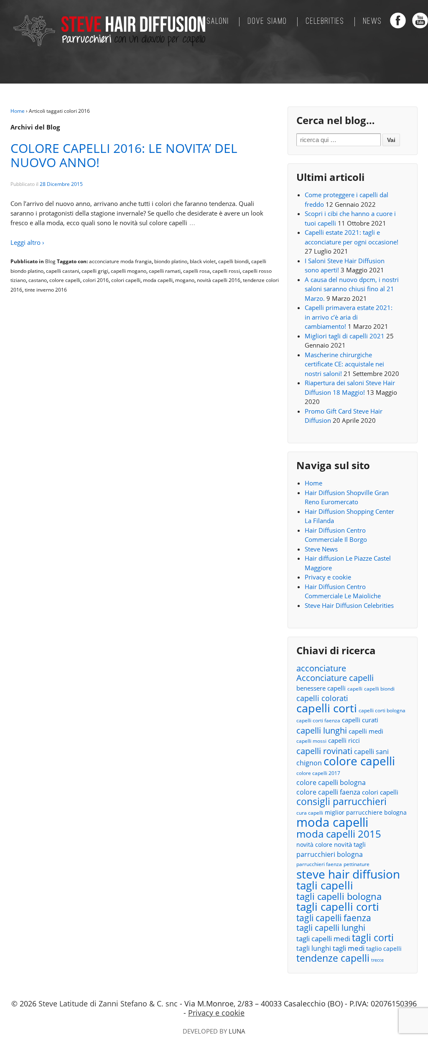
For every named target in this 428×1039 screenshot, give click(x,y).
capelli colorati (322, 698)
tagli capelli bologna (339, 897)
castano (37, 280)
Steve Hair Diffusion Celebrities (349, 605)
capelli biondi (233, 261)
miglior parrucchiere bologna (366, 812)
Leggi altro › (27, 242)
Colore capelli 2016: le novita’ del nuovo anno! (123, 155)
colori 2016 (96, 280)
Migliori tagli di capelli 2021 (345, 336)
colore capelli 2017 (318, 773)
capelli (354, 688)
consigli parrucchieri (341, 801)
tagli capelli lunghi (330, 928)
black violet (203, 261)
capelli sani (371, 751)
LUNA (237, 1031)
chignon (309, 762)
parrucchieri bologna (329, 854)
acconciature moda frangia (120, 261)
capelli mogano (128, 270)
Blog (50, 261)
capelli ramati (165, 270)
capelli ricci (344, 740)
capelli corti (326, 708)
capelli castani (62, 270)
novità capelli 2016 (218, 280)
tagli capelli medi (323, 938)
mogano (184, 280)
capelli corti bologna (382, 710)
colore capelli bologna (331, 782)
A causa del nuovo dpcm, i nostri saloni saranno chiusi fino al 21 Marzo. (352, 288)
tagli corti (373, 938)
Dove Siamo (267, 21)
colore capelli (64, 280)
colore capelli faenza (328, 792)
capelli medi (366, 731)
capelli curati (360, 720)
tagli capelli (324, 885)
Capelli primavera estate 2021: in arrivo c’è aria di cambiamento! (348, 316)
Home (17, 110)
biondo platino (170, 261)
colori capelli (125, 280)
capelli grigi (95, 270)
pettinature (356, 864)
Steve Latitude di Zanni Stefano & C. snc (108, 1003)
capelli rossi (226, 270)
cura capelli (309, 812)
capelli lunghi (321, 730)
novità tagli (350, 844)
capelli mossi (311, 740)
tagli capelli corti (337, 907)
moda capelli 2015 (338, 834)
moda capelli (158, 280)
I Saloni (215, 21)
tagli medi (348, 948)
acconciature (321, 668)
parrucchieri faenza (319, 864)
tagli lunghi (313, 948)
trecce (377, 960)
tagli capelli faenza (333, 918)
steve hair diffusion (348, 874)
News (372, 21)
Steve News (321, 549)
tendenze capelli (332, 958)
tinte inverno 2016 (46, 289)
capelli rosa (196, 270)
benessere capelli (321, 688)
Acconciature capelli (335, 678)
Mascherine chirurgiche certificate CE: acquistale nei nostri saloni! (344, 364)
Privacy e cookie (328, 577)
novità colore (314, 844)
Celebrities (325, 21)
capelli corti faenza (318, 720)
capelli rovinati (324, 751)
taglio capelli (384, 949)
